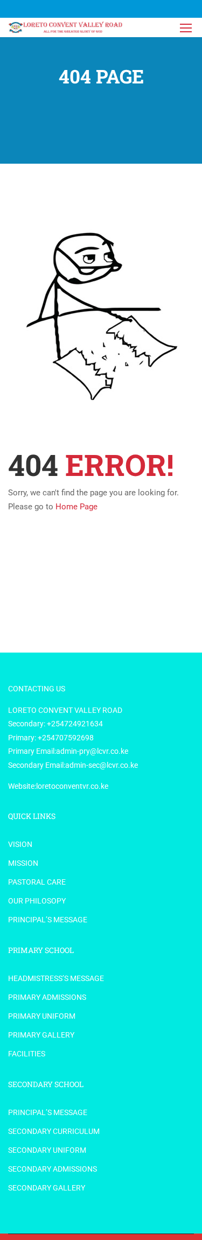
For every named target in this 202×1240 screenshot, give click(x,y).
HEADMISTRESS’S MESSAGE (56, 978)
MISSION (23, 863)
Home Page (76, 507)
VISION (20, 844)
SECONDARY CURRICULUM (54, 1131)
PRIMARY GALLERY (41, 1035)
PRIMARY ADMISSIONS (47, 997)
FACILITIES (26, 1053)
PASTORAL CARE (37, 882)
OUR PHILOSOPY (37, 900)
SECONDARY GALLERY (46, 1187)
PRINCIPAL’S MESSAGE (47, 919)
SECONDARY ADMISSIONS (52, 1169)
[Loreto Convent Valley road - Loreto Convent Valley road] (66, 27)
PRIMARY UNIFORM (41, 1016)
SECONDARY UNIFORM (47, 1150)
